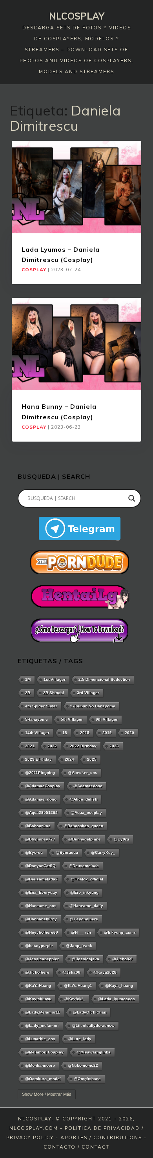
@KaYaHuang (38, 985)
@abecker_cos (82, 772)
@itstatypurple (39, 945)
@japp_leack (79, 945)
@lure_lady (79, 1039)
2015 (84, 733)
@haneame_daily (86, 906)
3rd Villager (88, 693)
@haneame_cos (40, 906)
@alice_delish (83, 799)
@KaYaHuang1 (78, 985)
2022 (52, 746)
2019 (107, 733)
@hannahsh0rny (41, 919)
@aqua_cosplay (86, 812)
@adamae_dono (40, 799)
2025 (92, 759)
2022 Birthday (83, 746)
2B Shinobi (53, 693)
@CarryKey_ (103, 852)
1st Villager (55, 679)
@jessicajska (85, 959)
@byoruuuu (67, 852)
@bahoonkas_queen (83, 826)
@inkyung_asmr (119, 932)
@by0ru (121, 839)
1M (28, 679)
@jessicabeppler (42, 959)
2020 (129, 733)
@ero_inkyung (84, 892)
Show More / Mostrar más (46, 1094)
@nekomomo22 (83, 1065)
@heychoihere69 (41, 932)
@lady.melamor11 (42, 1012)
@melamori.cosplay (44, 1052)
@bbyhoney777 (40, 839)
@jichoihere (37, 972)
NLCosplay (76, 16)
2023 (114, 746)
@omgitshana (87, 1079)
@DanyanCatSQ (40, 866)
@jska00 (71, 972)
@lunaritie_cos (40, 1039)
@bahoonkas (38, 826)
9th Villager (107, 719)
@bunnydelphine (84, 839)
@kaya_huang (119, 985)
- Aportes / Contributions (99, 1138)
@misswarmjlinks (93, 1052)
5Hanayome (36, 719)
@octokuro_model (43, 1079)
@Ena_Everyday (41, 892)
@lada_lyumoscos (116, 999)
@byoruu (34, 852)
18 (64, 733)
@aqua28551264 (41, 812)
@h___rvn (81, 932)
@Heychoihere (84, 919)
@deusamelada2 (41, 879)
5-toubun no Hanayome (92, 706)
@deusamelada (84, 866)
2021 (30, 746)
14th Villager (37, 733)
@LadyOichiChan (89, 1012)
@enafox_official (87, 879)
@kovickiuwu (38, 999)
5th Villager (72, 719)
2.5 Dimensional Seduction (104, 679)
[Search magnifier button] (131, 498)
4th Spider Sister (41, 706)
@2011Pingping (40, 772)
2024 (69, 759)
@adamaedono (87, 786)
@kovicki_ (74, 999)
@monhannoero (40, 1065)
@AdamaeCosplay (42, 786)
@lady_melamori (42, 1025)
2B (27, 693)
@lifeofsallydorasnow (93, 1025)
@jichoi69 (122, 959)
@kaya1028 (105, 972)
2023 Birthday (38, 759)
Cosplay (34, 270)
